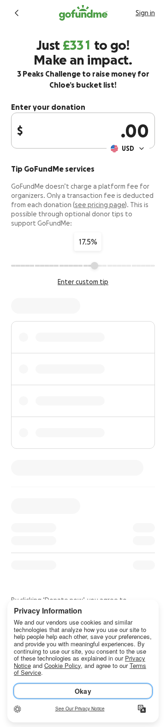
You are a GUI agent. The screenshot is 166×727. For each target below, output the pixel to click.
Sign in (145, 13)
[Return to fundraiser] (16, 13)
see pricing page (100, 205)
